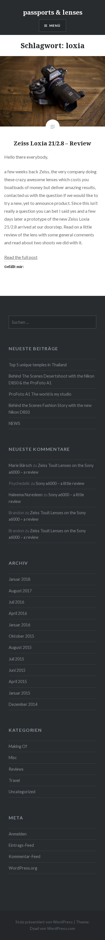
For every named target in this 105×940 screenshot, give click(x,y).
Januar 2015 (19, 693)
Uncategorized (22, 791)
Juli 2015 (16, 659)
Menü (55, 25)
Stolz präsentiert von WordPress (44, 921)
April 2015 (18, 681)
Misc (13, 757)
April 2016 (18, 613)
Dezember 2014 (23, 704)
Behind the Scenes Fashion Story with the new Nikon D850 (50, 408)
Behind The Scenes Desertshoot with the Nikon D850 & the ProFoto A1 (51, 379)
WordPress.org (23, 868)
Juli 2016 (16, 602)
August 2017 (20, 590)
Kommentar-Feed (24, 856)
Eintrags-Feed (21, 845)
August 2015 (20, 647)
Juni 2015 (17, 670)
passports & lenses (52, 12)
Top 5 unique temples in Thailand (38, 364)
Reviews (16, 769)
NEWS (14, 423)
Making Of (18, 746)
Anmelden (18, 834)
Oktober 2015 (21, 636)
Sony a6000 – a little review (60, 483)
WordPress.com (61, 928)
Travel (14, 780)
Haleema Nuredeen (26, 494)
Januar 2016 (19, 624)
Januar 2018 (19, 579)
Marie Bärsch (20, 465)
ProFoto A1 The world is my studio (40, 394)
